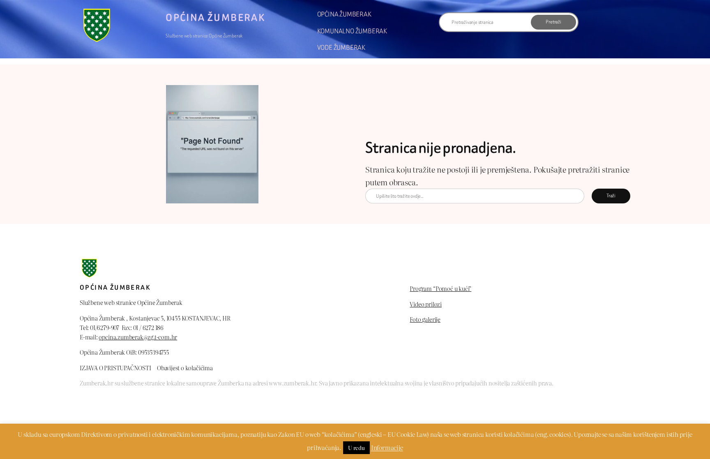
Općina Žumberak (215, 18)
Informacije (387, 447)
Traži (610, 195)
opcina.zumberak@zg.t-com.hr (138, 336)
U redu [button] (356, 448)
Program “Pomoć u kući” (440, 288)
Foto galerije (425, 319)
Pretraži (553, 21)
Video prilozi (426, 304)
